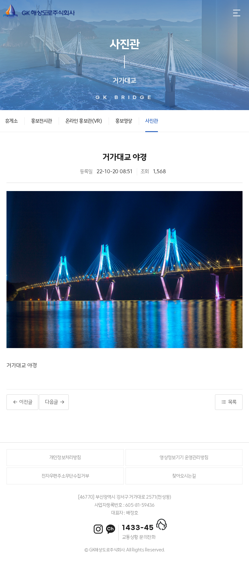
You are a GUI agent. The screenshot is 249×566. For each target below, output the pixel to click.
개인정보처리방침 (65, 457)
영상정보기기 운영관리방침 (184, 457)
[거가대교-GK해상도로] (39, 13)
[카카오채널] (110, 529)
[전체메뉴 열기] (236, 13)
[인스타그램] (98, 529)
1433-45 (138, 528)
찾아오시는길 (184, 476)
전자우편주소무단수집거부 (65, 476)
